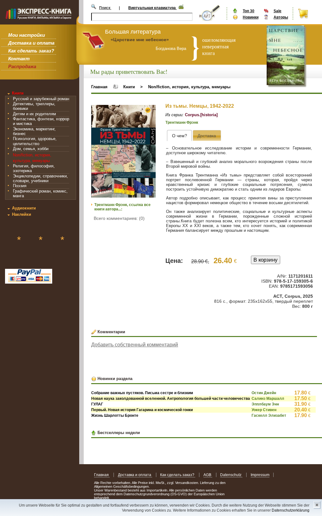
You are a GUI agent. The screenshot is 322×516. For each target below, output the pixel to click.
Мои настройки (26, 35)
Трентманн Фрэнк (181, 122)
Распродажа (22, 66)
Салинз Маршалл (268, 398)
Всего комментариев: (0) (119, 218)
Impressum (260, 475)
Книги (18, 93)
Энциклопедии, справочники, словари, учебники (40, 178)
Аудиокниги (24, 208)
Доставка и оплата (31, 43)
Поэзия (19, 185)
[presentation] (179, 135)
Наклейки (21, 214)
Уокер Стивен (264, 410)
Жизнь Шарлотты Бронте (114, 415)
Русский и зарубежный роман (41, 98)
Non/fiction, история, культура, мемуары (189, 86)
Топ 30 (248, 11)
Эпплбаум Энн (265, 404)
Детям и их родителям (34, 113)
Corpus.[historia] (201, 114)
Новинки (250, 17)
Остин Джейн (264, 393)
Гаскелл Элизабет (269, 415)
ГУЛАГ (97, 404)
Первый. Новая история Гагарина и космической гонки (142, 410)
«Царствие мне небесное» (140, 39)
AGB (207, 475)
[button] (150, 111)
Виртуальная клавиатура (152, 8)
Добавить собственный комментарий (134, 344)
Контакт (19, 58)
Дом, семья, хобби (30, 148)
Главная (99, 86)
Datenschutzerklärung (290, 510)
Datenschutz (231, 475)
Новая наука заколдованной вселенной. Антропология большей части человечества (170, 398)
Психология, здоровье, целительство (35, 141)
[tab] (179, 135)
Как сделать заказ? (31, 50)
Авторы (281, 17)
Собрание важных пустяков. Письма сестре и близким (142, 393)
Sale (277, 11)
